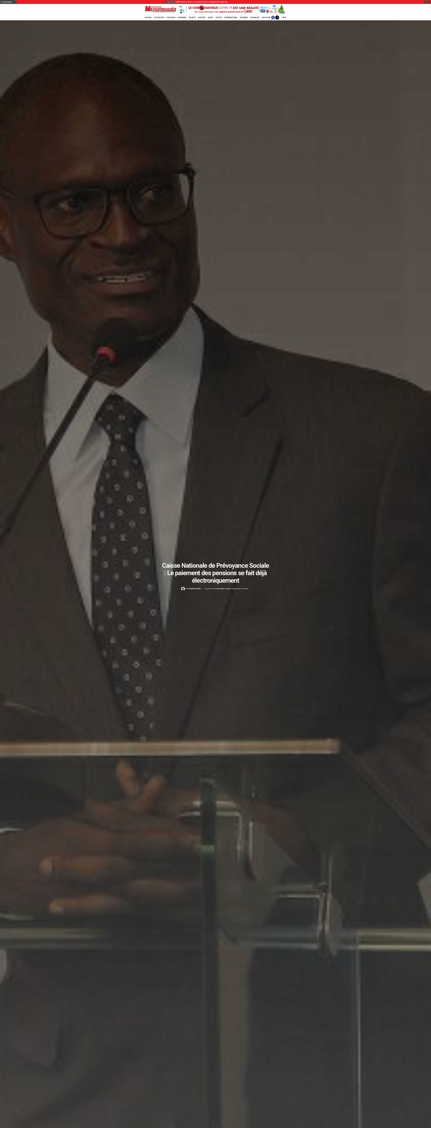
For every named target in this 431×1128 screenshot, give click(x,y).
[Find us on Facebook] (273, 17)
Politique (171, 17)
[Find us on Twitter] (277, 17)
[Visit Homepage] (160, 9)
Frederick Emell (195, 588)
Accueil (148, 17)
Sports (219, 17)
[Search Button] (285, 17)
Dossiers (244, 17)
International (231, 17)
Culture (201, 17)
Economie (182, 17)
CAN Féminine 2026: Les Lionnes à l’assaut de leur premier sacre (170, 2)
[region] (232, 9)
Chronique (255, 17)
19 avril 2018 (208, 588)
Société (192, 17)
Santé (210, 17)
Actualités (159, 17)
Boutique (266, 17)
